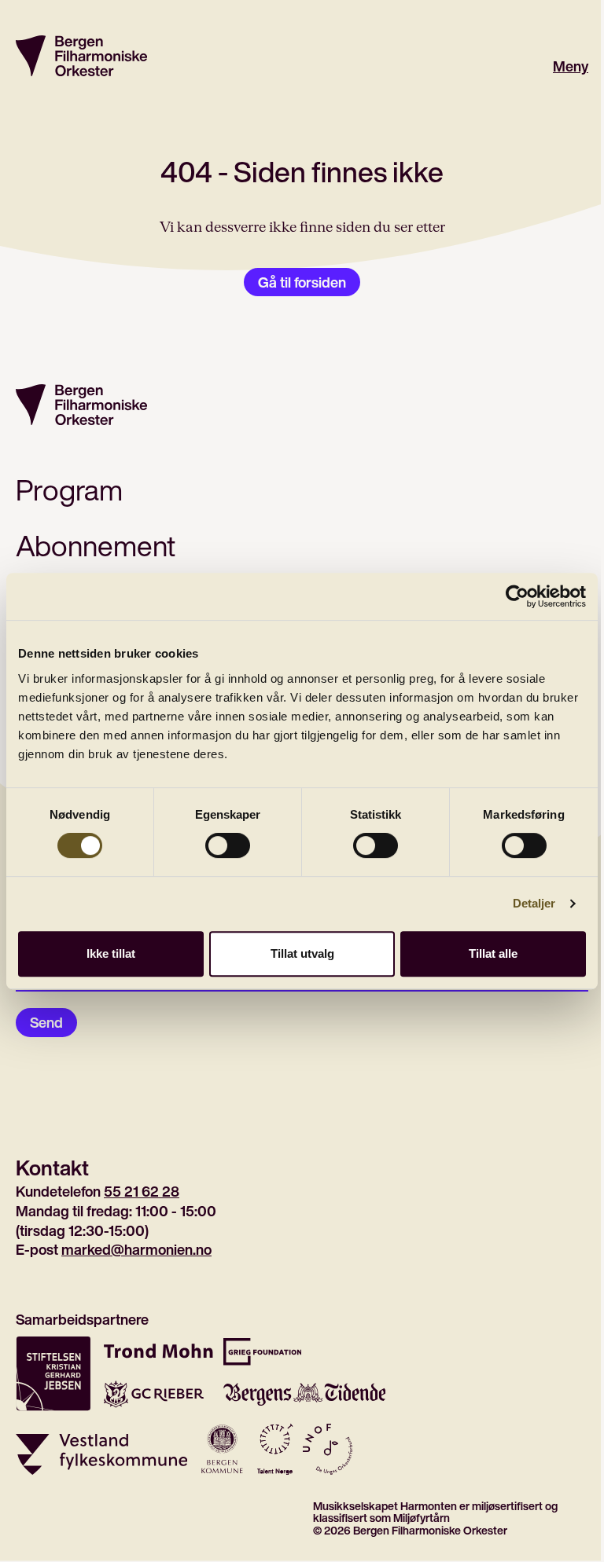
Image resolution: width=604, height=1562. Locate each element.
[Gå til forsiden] (81, 55)
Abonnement (95, 545)
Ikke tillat (111, 953)
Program (69, 490)
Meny (570, 66)
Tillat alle (493, 953)
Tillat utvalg (302, 953)
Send (46, 1022)
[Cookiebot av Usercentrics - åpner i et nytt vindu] (517, 596)
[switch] (227, 845)
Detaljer (534, 903)
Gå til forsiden (302, 282)
